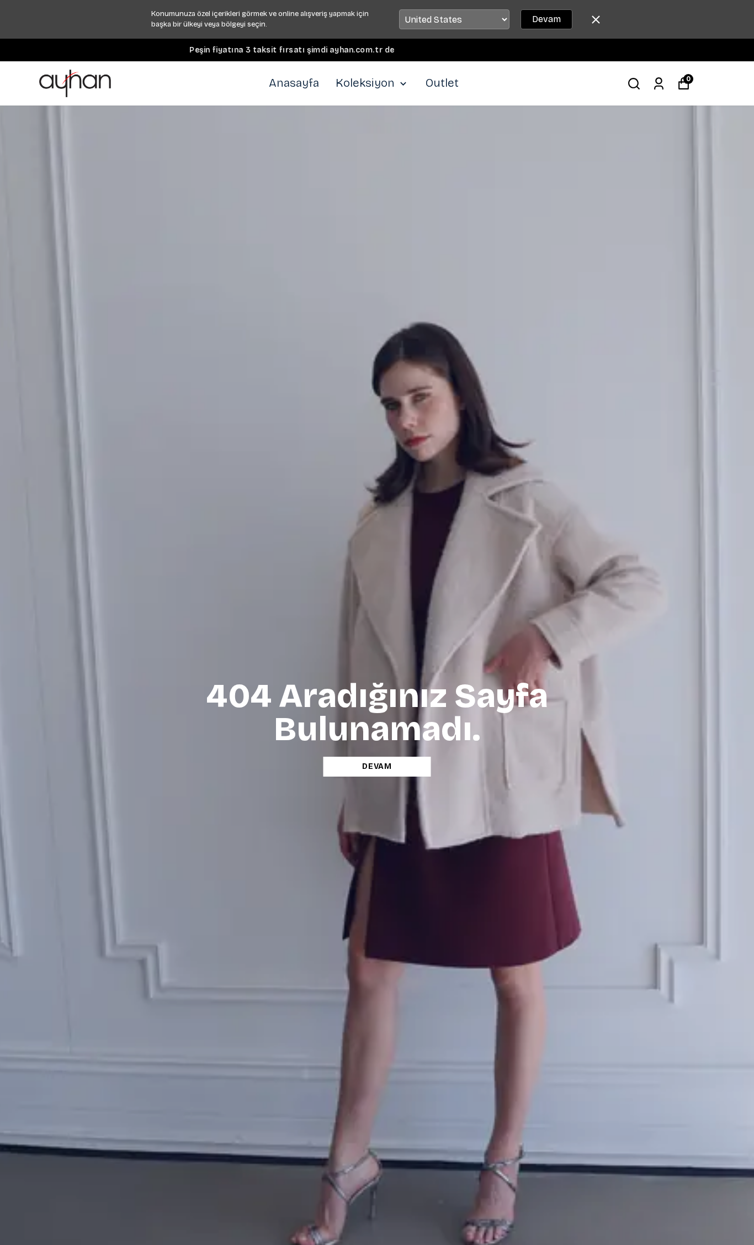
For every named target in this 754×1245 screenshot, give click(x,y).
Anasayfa (294, 83)
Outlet (442, 83)
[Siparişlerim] (659, 84)
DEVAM (377, 766)
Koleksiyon (365, 83)
